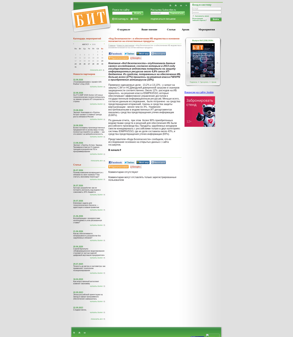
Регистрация (197, 18)
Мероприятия (207, 29)
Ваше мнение (149, 29)
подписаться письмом (163, 19)
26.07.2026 (78, 170)
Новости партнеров (125, 45)
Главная (112, 45)
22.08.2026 (78, 80)
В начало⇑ (114, 150)
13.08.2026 (78, 143)
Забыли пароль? (199, 20)
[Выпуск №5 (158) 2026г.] (203, 60)
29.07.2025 (78, 264)
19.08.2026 (78, 110)
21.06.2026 (78, 216)
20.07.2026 (78, 201)
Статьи (171, 29)
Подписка (193, 82)
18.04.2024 (78, 279)
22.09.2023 (78, 292)
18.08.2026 (78, 125)
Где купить (204, 82)
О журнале (123, 29)
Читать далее (96, 87)
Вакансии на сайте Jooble (199, 92)
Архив (185, 29)
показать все (96, 70)
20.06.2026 (78, 246)
